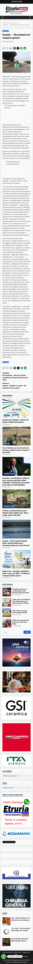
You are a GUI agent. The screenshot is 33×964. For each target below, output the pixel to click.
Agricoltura (5, 31)
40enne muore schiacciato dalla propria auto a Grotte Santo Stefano (6, 623)
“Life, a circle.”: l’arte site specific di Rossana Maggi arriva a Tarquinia (20, 929)
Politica (12, 473)
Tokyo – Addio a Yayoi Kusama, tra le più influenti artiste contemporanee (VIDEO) (20, 919)
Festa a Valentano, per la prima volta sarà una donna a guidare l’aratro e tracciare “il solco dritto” (16, 450)
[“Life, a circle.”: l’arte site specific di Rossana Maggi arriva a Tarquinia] (6, 932)
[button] (2, 17)
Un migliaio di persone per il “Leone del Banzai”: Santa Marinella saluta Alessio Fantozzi (6, 592)
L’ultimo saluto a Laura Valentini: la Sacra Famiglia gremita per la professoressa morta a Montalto (6, 602)
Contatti (25, 956)
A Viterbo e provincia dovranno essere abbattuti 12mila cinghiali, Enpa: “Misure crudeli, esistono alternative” (15, 512)
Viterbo (12, 506)
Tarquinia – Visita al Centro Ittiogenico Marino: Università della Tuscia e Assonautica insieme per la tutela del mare (16, 543)
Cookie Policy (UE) (9, 956)
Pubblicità (19, 956)
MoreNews (15, 962)
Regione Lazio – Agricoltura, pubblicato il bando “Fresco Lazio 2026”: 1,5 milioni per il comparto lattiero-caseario (16, 573)
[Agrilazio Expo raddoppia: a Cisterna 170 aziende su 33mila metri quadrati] (16, 408)
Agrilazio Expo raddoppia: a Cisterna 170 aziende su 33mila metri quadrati (15, 421)
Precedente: (15, 376)
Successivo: (14, 385)
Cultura (4, 913)
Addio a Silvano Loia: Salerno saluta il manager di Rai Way (6, 612)
